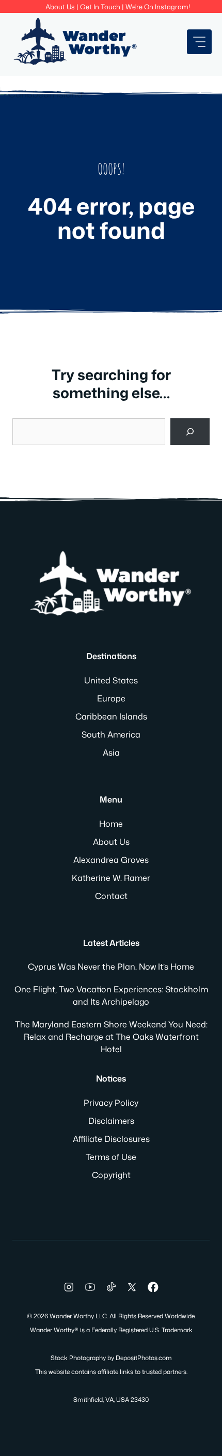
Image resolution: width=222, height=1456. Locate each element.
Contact (111, 896)
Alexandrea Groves (111, 859)
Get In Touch (100, 6)
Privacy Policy (111, 1102)
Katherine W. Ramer (111, 878)
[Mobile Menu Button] (199, 41)
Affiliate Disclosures (111, 1138)
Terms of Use (111, 1157)
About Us (60, 6)
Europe (111, 698)
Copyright (111, 1175)
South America (111, 734)
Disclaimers (111, 1120)
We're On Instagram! (157, 6)
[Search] (190, 431)
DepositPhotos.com (144, 1357)
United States (111, 680)
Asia (111, 752)
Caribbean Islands (111, 716)
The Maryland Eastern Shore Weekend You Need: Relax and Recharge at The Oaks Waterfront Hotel (111, 1037)
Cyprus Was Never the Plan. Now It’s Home (111, 966)
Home (111, 823)
